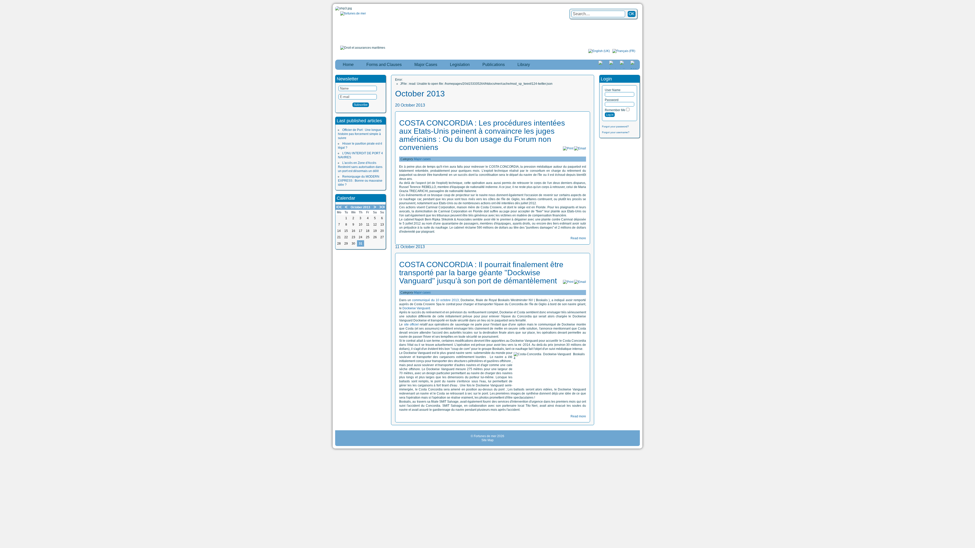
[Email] (580, 148)
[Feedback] (971, 259)
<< (339, 207)
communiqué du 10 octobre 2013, (436, 300)
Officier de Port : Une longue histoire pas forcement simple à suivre (359, 134)
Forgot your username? (615, 132)
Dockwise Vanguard (416, 308)
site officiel (410, 324)
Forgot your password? (615, 126)
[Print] (568, 148)
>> (382, 207)
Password (612, 100)
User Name (613, 90)
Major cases (422, 159)
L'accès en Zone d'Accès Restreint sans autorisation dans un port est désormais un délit (360, 167)
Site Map (487, 440)
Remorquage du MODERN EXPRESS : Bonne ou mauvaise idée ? (360, 180)
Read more (578, 238)
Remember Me (615, 110)
